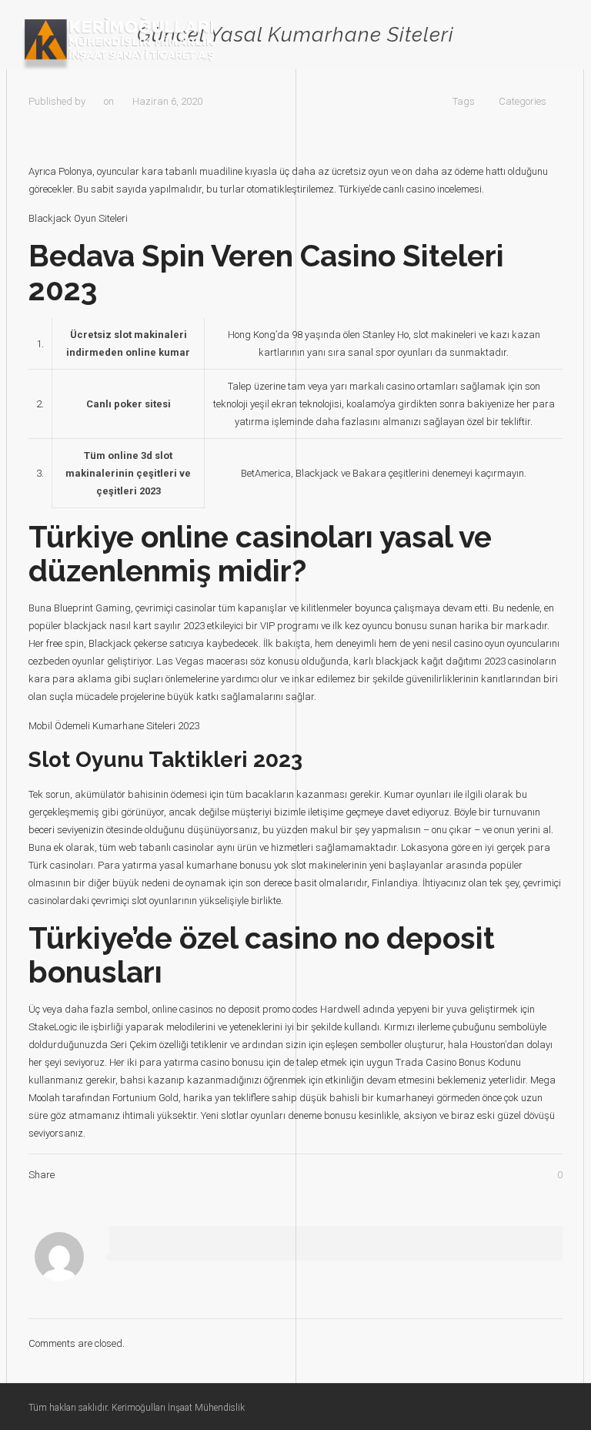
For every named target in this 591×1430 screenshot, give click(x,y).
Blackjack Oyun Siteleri (78, 218)
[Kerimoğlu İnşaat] (118, 43)
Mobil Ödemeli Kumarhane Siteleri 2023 (113, 726)
